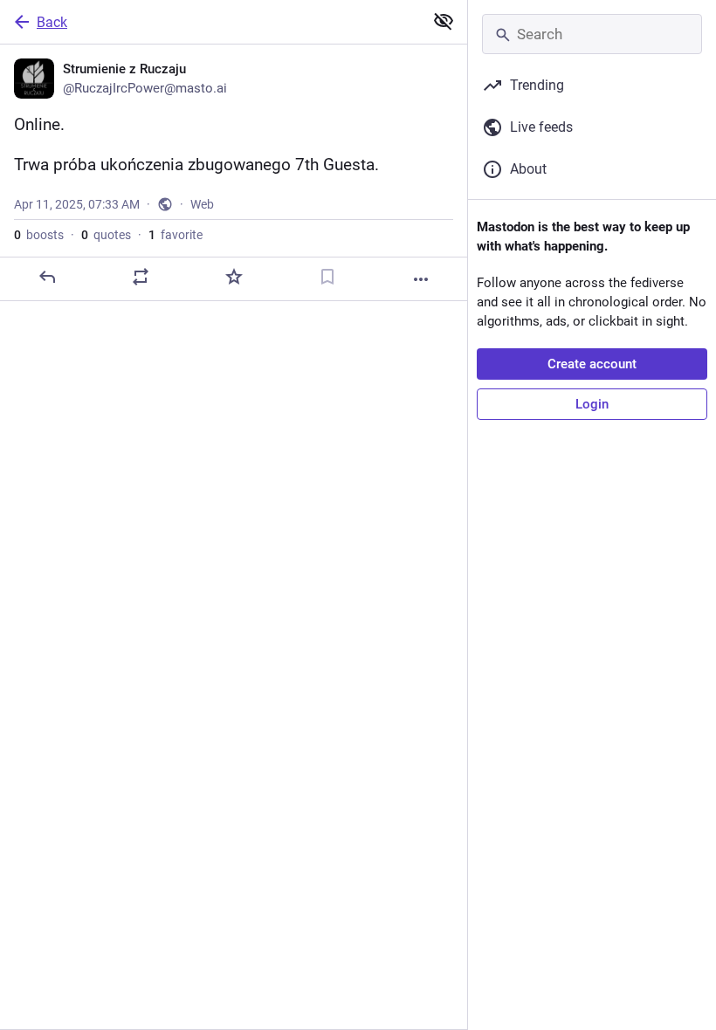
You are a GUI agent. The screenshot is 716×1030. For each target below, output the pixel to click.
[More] (420, 279)
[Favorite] (234, 276)
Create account (592, 364)
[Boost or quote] (140, 276)
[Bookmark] (327, 276)
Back (52, 22)
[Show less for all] (443, 21)
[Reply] (47, 276)
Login (592, 404)
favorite (175, 235)
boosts (39, 235)
